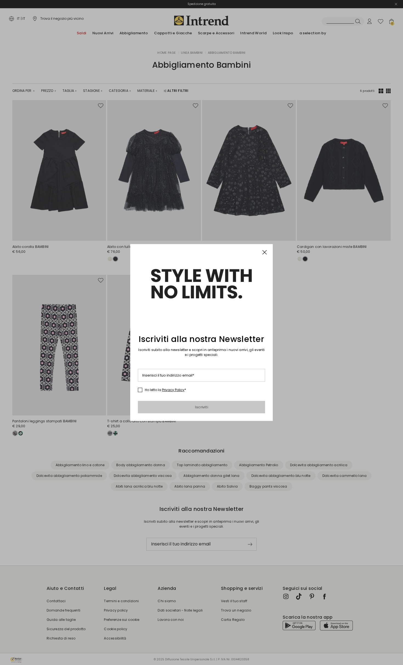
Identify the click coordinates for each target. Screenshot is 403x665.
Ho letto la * (165, 390)
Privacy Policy (173, 389)
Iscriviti (201, 407)
